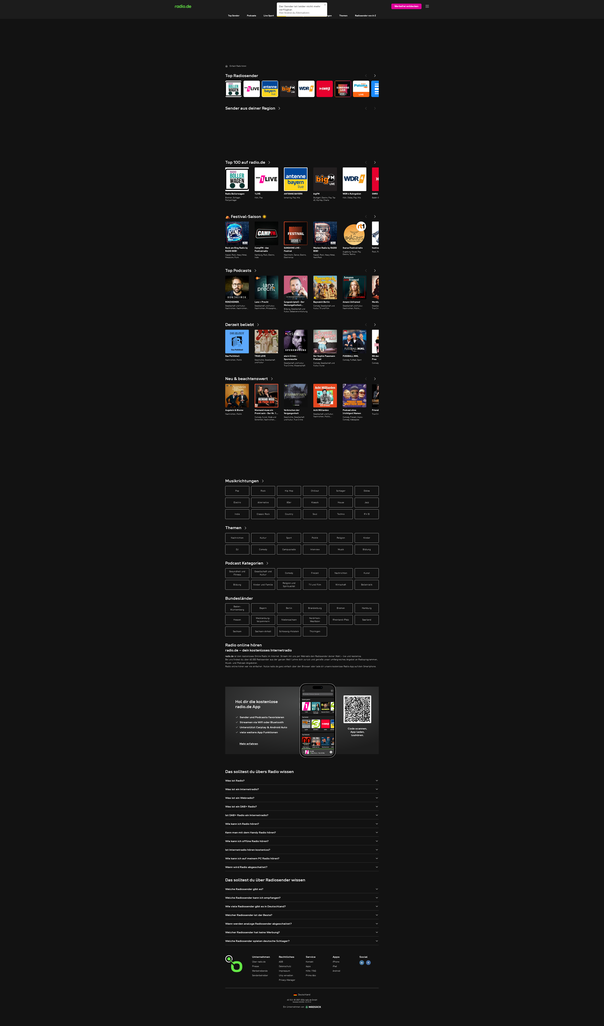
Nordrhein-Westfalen (315, 620)
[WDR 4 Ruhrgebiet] (306, 89)
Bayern (263, 608)
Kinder (366, 538)
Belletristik (366, 585)
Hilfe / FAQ (311, 971)
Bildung (367, 549)
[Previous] (366, 74)
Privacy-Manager (287, 980)
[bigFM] (288, 89)
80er (289, 502)
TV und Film (315, 585)
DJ (237, 549)
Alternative (263, 502)
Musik (341, 549)
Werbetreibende (260, 971)
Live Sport (269, 16)
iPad (335, 966)
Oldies (367, 491)
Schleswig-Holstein (289, 631)
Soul (315, 514)
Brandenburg (315, 608)
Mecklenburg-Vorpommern (263, 620)
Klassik (315, 502)
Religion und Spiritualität (289, 584)
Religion (341, 538)
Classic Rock (263, 514)
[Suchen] (321, 6)
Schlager (340, 491)
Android (336, 971)
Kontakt (309, 962)
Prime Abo (311, 975)
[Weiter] (375, 161)
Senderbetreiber (260, 975)
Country (289, 514)
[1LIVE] (251, 89)
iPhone (336, 962)
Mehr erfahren (249, 743)
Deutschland (303, 995)
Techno (340, 514)
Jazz (367, 502)
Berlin (289, 608)
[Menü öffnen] (427, 6)
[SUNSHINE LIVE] (343, 89)
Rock (263, 491)
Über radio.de (259, 962)
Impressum (284, 971)
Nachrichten (237, 538)
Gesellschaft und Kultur (263, 573)
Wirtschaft (341, 585)
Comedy (263, 549)
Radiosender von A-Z (365, 16)
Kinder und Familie (263, 585)
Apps (308, 966)
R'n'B (367, 514)
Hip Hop (289, 491)
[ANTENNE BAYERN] (270, 89)
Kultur (263, 538)
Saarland (366, 620)
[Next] (375, 74)
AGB (281, 962)
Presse (255, 966)
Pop (237, 491)
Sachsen (237, 631)
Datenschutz (285, 966)
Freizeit (315, 573)
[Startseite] (226, 66)
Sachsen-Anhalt (263, 631)
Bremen (341, 608)
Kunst (367, 573)
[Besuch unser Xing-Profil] (368, 962)
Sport (289, 538)
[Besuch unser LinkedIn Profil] (362, 962)
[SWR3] (324, 89)
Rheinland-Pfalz (341, 620)
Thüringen (315, 631)
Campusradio (289, 549)
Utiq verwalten (286, 975)
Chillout (315, 491)
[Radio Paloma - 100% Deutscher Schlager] (361, 89)
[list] (302, 89)
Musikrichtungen (323, 16)
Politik (315, 538)
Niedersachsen (289, 620)
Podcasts (251, 16)
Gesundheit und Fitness (237, 573)
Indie (237, 514)
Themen (343, 16)
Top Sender (233, 16)
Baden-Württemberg (237, 608)
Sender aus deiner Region (294, 16)
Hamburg (367, 608)
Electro (237, 502)
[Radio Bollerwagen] (233, 89)
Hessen (237, 620)
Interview (315, 549)
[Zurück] (366, 161)
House (341, 502)
